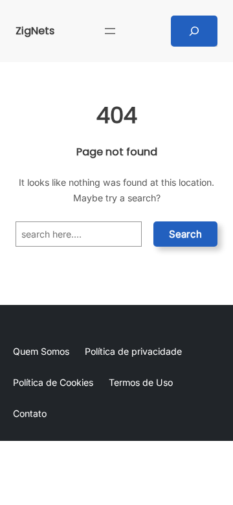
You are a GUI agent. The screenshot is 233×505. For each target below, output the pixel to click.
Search (185, 234)
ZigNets (35, 30)
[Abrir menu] (110, 31)
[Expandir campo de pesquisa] (194, 31)
